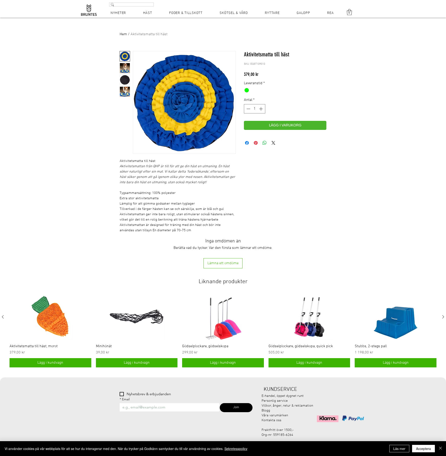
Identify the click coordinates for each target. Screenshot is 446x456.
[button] (349, 12)
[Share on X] (273, 143)
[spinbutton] (254, 108)
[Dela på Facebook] (247, 143)
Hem (123, 34)
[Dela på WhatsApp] (264, 143)
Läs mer (399, 448)
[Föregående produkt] (3, 317)
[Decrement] (248, 108)
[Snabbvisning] (50, 317)
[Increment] (261, 108)
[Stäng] (440, 448)
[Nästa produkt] (443, 317)
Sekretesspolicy (235, 448)
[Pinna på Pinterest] (256, 143)
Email (125, 399)
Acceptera (423, 448)
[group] (223, 331)
